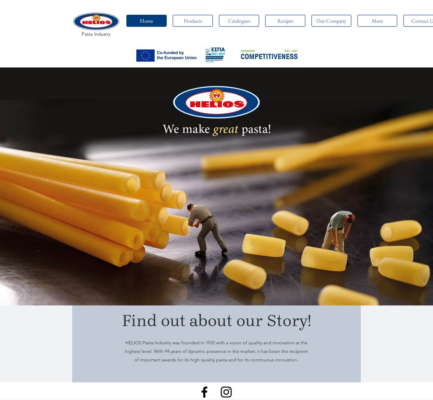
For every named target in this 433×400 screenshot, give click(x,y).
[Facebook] (204, 392)
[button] (216, 55)
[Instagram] (226, 392)
